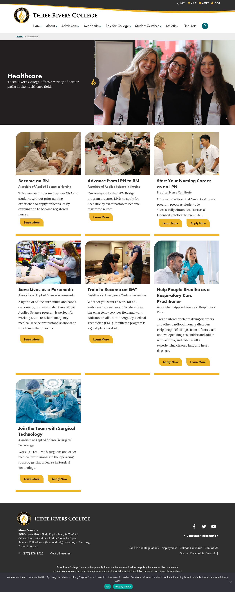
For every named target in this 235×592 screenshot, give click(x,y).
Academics (92, 25)
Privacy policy (123, 586)
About (50, 25)
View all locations (61, 553)
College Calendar (191, 548)
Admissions (69, 25)
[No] (230, 582)
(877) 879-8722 (33, 553)
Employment (169, 548)
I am (36, 25)
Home (20, 36)
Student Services (147, 25)
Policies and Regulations (144, 548)
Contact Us (211, 548)
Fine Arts (189, 25)
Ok (107, 586)
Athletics (171, 25)
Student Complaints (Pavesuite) (199, 553)
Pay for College (117, 25)
